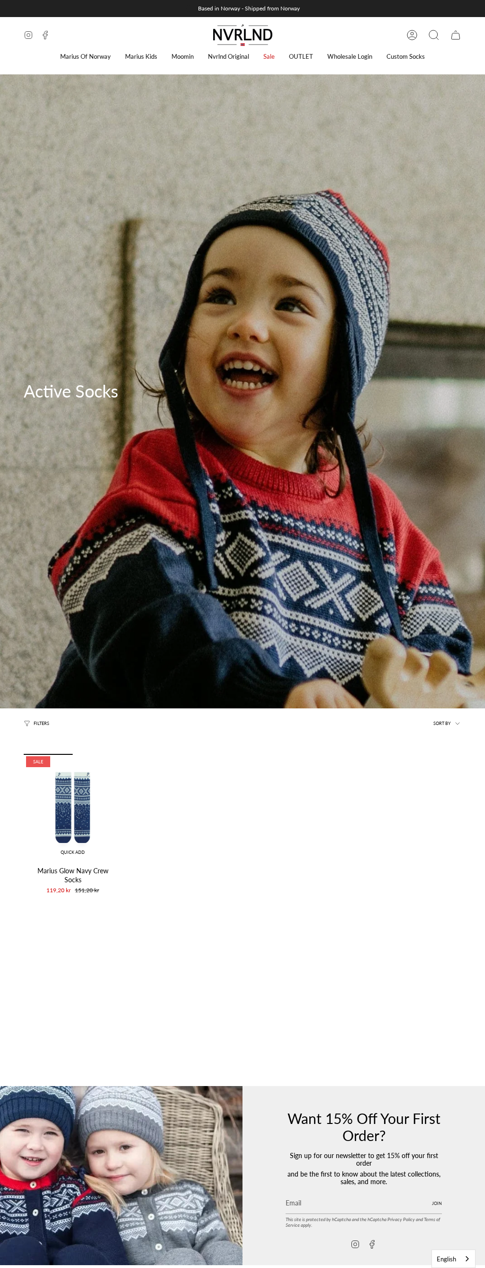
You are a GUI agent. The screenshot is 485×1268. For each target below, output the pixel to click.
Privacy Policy (401, 1219)
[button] (85, 56)
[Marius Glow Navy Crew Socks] (73, 808)
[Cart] (456, 35)
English (446, 1259)
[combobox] (453, 1259)
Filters (41, 723)
